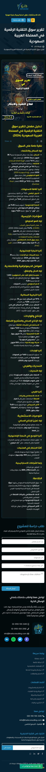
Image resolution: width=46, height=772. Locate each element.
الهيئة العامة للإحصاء (17, 160)
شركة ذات (38, 46)
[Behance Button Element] (20, 639)
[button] (29, 20)
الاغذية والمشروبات (35, 687)
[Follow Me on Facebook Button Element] (42, 754)
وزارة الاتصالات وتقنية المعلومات (23, 235)
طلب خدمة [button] (17, 20)
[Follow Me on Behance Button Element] (38, 754)
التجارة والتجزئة (36, 695)
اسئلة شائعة (37, 662)
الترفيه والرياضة (36, 699)
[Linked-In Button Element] (6, 639)
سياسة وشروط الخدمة (34, 670)
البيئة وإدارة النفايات (35, 691)
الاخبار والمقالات (36, 673)
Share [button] (7, 141)
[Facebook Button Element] (26, 639)
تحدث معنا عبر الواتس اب (30, 766)
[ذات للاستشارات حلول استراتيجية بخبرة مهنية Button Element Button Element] (33, 20)
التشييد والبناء (36, 702)
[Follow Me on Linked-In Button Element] (34, 754)
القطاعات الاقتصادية (34, 666)
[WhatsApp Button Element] (13, 639)
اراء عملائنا (38, 658)
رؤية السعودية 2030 (22, 172)
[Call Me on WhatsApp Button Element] (30, 754)
